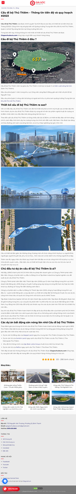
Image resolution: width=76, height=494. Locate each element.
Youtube (6, 464)
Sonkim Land (21, 338)
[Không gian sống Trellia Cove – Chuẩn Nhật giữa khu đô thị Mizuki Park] (12, 376)
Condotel (6, 448)
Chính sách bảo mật (44, 491)
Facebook (6, 461)
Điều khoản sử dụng (58, 491)
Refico (18, 347)
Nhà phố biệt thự (9, 445)
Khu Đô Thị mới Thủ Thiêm (11, 101)
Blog (17, 8)
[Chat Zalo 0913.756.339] (5, 481)
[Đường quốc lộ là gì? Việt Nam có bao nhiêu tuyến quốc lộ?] (38, 376)
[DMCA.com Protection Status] (38, 488)
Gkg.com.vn (27, 481)
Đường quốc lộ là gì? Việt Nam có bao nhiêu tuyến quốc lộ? (38, 386)
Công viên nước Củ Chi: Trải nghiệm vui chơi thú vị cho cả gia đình (13, 408)
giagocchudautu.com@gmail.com (17, 426)
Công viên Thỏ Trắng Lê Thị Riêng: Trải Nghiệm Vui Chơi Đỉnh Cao (63, 386)
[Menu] (3, 2)
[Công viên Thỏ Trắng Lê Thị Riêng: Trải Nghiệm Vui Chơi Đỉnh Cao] (63, 376)
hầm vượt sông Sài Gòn (63, 86)
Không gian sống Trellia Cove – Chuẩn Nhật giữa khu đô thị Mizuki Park (13, 386)
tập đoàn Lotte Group (32, 344)
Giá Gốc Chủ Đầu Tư (7, 8)
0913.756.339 (13, 489)
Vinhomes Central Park (11, 478)
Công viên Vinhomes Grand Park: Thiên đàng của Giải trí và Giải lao (63, 408)
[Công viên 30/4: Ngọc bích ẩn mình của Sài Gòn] (38, 398)
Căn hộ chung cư (9, 442)
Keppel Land (28, 335)
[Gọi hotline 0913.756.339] (5, 489)
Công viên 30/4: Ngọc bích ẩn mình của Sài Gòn (38, 408)
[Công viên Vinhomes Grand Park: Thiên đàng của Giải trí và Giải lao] (63, 398)
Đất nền (5, 451)
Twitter (5, 467)
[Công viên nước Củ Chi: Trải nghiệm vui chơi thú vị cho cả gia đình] (12, 398)
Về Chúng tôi (7, 439)
